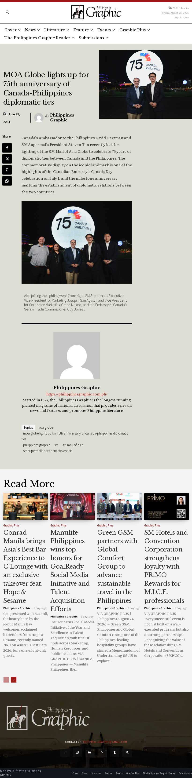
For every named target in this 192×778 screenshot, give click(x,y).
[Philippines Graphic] (96, 11)
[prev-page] (6, 680)
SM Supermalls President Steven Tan (47, 451)
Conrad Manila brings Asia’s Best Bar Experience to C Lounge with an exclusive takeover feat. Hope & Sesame (25, 566)
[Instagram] (77, 752)
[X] (7, 159)
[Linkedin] (89, 752)
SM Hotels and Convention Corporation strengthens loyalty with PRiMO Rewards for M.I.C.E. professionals (166, 566)
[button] (7, 12)
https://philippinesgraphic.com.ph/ (76, 394)
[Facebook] (7, 148)
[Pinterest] (7, 170)
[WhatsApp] (7, 181)
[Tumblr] (114, 752)
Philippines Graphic (62, 117)
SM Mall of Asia (73, 445)
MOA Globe (45, 427)
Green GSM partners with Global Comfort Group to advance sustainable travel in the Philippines (117, 566)
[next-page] (14, 680)
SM (56, 445)
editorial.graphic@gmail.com (105, 742)
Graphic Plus (11, 525)
